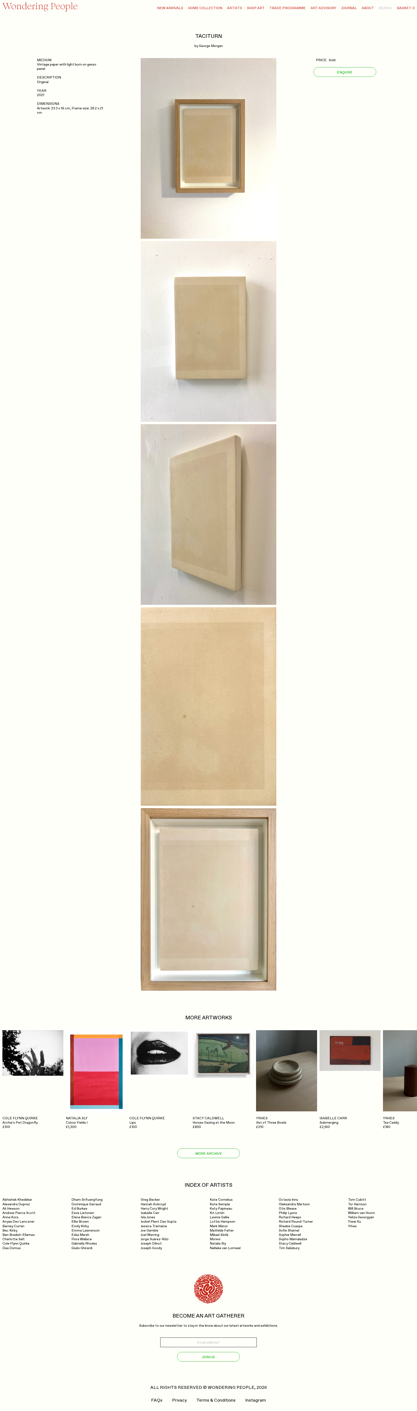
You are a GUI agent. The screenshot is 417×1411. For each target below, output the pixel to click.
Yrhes (352, 1226)
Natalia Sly (218, 1243)
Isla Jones (148, 1217)
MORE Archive (208, 1154)
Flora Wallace (81, 1239)
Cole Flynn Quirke (15, 1243)
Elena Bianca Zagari (86, 1217)
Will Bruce (355, 1209)
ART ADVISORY (323, 8)
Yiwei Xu (354, 1222)
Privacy (179, 1400)
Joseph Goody (151, 1248)
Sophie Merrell (290, 1235)
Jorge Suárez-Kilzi (154, 1239)
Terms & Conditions (216, 1400)
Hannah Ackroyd (153, 1204)
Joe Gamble (149, 1230)
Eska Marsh (80, 1235)
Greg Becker (150, 1200)
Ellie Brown (80, 1222)
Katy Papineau (221, 1209)
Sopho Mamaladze (293, 1239)
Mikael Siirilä (219, 1235)
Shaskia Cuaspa (290, 1226)
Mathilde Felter (222, 1230)
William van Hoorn (361, 1213)
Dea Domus (11, 1248)
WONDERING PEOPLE (231, 1387)
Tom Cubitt (357, 1200)
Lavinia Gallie (219, 1217)
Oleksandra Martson (294, 1204)
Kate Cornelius (221, 1200)
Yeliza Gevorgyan (361, 1217)
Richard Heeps (290, 1217)
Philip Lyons (288, 1213)
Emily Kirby (80, 1226)
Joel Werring (150, 1235)
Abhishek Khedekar (17, 1200)
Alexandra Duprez (16, 1204)
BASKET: (406, 8)
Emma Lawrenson (85, 1230)
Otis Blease (288, 1209)
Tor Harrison (357, 1204)
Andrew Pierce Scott (18, 1213)
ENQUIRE (345, 72)
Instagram (255, 1400)
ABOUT (368, 8)
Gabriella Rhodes (84, 1243)
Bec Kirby (9, 1230)
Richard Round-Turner (296, 1222)
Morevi (215, 1239)
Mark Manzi (219, 1226)
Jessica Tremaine (154, 1226)
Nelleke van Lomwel (225, 1248)
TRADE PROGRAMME (287, 8)
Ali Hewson (11, 1209)
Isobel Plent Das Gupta (158, 1222)
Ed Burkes (79, 1209)
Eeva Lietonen (82, 1213)
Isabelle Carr (150, 1213)
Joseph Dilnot (151, 1243)
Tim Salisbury (289, 1248)
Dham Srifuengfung (87, 1200)
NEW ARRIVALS (170, 8)
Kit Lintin (217, 1213)
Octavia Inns (288, 1200)
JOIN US (208, 1357)
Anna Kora (10, 1217)
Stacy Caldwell (290, 1243)
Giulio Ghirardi (81, 1248)
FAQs (156, 1400)
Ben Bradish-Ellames (18, 1235)
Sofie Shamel (289, 1230)
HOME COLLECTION (205, 8)
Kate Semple (220, 1204)
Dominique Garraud (86, 1204)
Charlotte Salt (13, 1239)
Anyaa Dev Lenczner (18, 1222)
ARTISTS (234, 8)
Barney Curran (13, 1226)
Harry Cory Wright (154, 1209)
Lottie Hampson (222, 1222)
